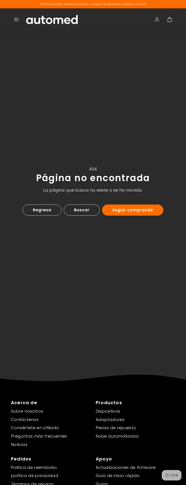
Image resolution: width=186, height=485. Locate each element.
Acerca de (24, 402)
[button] (16, 19)
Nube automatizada (117, 436)
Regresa (42, 210)
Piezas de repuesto (116, 428)
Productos (109, 402)
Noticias (19, 444)
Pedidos (21, 459)
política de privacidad (34, 475)
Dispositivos (108, 411)
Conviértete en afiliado (35, 428)
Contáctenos (25, 419)
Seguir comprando (132, 210)
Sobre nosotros (27, 411)
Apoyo (104, 459)
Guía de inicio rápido (118, 475)
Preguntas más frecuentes (39, 436)
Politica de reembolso (34, 467)
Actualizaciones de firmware (126, 467)
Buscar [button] (81, 210)
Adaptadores (110, 419)
